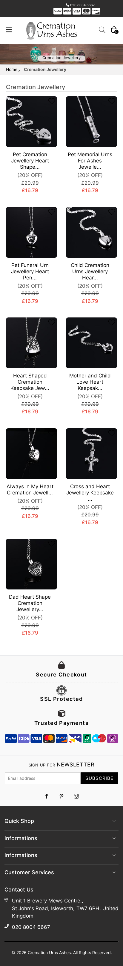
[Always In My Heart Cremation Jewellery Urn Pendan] (31, 453)
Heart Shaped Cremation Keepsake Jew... (29, 382)
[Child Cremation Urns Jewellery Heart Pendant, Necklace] (91, 232)
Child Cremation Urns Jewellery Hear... (90, 271)
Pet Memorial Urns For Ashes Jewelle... (90, 160)
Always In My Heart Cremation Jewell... (30, 489)
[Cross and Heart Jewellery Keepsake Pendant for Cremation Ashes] (91, 453)
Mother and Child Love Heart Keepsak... (90, 382)
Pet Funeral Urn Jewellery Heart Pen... (30, 271)
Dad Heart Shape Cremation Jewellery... (30, 603)
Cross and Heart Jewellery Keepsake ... (90, 492)
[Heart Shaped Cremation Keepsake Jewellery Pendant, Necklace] (31, 342)
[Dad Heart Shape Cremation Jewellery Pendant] (31, 564)
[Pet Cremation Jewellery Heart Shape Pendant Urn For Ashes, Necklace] (31, 121)
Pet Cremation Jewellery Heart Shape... (30, 160)
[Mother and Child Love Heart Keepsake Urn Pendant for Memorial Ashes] (91, 342)
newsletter (61, 764)
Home (11, 69)
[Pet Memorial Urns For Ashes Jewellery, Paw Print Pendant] (91, 121)
